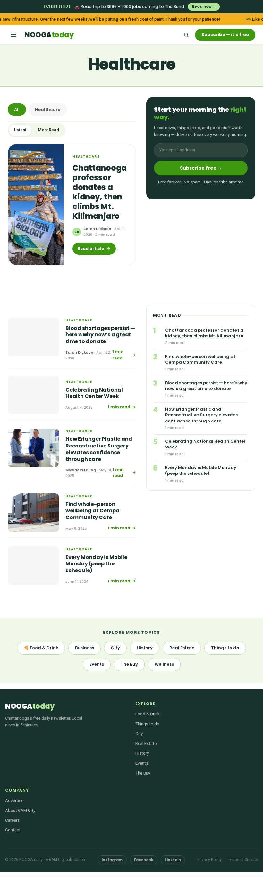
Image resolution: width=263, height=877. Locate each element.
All (17, 109)
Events (96, 664)
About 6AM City (20, 810)
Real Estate (181, 648)
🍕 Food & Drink (41, 648)
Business (84, 648)
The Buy (129, 664)
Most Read (48, 130)
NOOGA (48, 35)
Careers (12, 820)
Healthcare (47, 109)
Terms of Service (243, 859)
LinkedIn (173, 860)
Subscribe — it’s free (225, 34)
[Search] (186, 34)
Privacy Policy (209, 859)
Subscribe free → (201, 168)
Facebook (143, 860)
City (115, 648)
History (145, 648)
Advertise (14, 800)
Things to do (225, 648)
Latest (20, 130)
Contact (13, 829)
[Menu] (13, 34)
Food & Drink (147, 713)
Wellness (164, 664)
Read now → (204, 6)
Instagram (112, 860)
